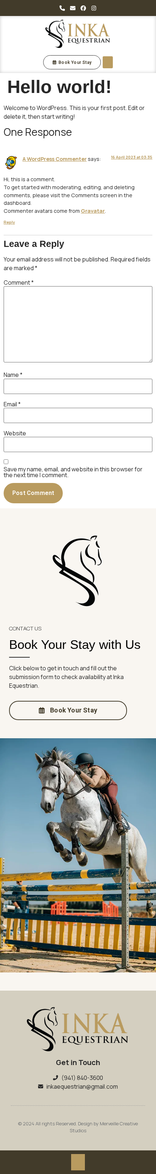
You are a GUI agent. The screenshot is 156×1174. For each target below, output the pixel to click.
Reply (9, 222)
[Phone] (62, 8)
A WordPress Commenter (54, 158)
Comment (19, 282)
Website (15, 433)
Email (12, 404)
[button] (108, 62)
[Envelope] (73, 8)
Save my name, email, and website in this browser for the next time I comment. (73, 472)
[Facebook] (83, 8)
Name (13, 375)
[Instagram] (94, 8)
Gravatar (93, 210)
